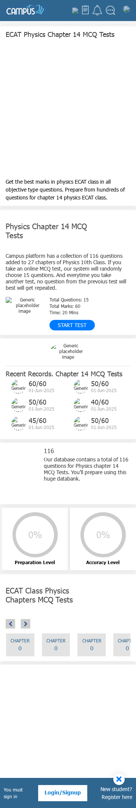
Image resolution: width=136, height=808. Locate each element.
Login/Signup (63, 792)
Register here (117, 797)
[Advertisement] (68, 110)
